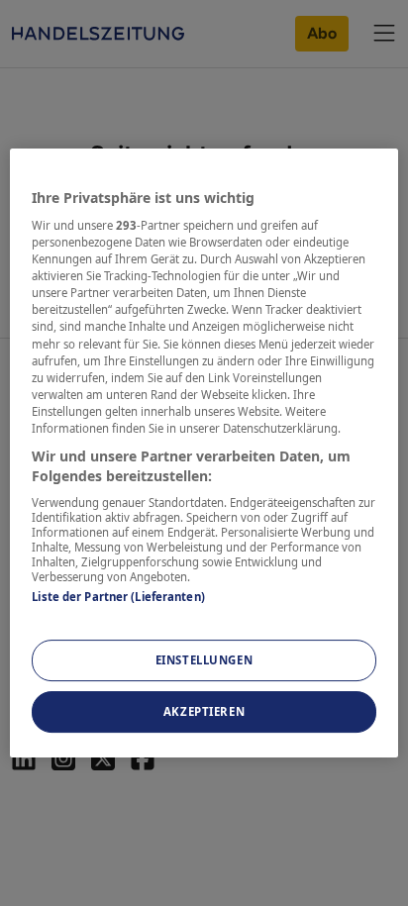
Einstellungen (204, 661)
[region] (203, 453)
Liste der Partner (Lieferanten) (118, 596)
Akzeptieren (204, 711)
